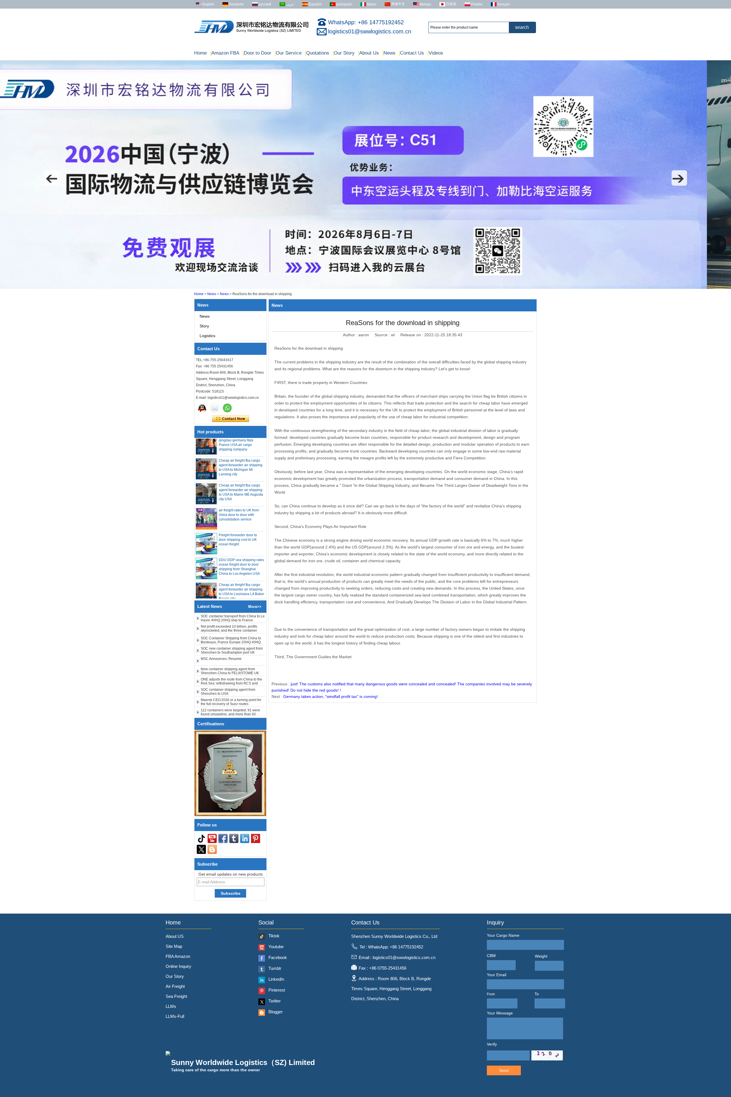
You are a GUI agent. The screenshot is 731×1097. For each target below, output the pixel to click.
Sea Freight (176, 996)
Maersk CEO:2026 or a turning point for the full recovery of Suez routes (231, 681)
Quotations (317, 53)
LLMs (171, 1006)
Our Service (288, 53)
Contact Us (411, 53)
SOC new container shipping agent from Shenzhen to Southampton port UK (232, 630)
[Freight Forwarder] (365, 288)
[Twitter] (201, 849)
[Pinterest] (255, 838)
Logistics (207, 335)
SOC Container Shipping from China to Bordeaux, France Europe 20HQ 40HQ (231, 619)
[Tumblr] (233, 838)
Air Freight (175, 986)
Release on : (412, 335)
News (388, 53)
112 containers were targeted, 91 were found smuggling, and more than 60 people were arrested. (230, 693)
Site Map (174, 946)
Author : (350, 335)
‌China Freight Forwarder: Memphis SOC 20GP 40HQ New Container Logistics (232, 712)
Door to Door (257, 53)
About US (175, 936)
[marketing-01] (202, 408)
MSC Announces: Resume (221, 638)
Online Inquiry (178, 966)
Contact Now (230, 419)
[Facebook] (223, 838)
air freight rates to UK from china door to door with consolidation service (239, 494)
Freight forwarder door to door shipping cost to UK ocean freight (238, 518)
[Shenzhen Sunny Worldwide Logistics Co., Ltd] (251, 33)
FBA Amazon (178, 956)
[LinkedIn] (244, 838)
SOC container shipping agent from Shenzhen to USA (228, 671)
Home (200, 53)
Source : (383, 335)
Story (204, 326)
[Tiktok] (201, 838)
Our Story (344, 53)
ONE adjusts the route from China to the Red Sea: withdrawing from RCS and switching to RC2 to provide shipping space (231, 664)
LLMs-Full (175, 1016)
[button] (51, 178)
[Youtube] (212, 838)
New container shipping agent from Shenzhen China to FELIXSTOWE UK (230, 650)
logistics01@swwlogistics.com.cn (369, 31)
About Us (368, 53)
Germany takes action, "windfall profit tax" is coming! (330, 696)
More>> (255, 606)
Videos (435, 53)
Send (504, 1070)
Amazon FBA (224, 53)
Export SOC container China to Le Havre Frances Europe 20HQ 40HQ (232, 702)
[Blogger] (212, 849)
